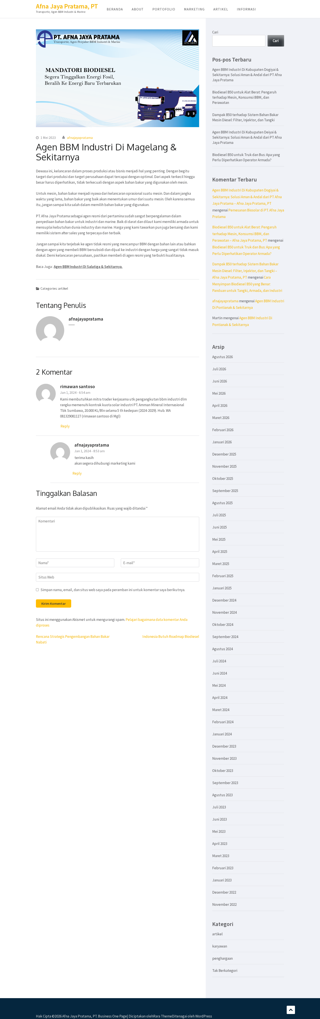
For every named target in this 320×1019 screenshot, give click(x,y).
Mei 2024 (219, 685)
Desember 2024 (224, 600)
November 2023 (224, 758)
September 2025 (225, 490)
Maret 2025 (220, 563)
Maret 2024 (220, 709)
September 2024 (225, 636)
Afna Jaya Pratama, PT (67, 6)
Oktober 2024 (222, 624)
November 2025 (224, 466)
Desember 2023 (224, 746)
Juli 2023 (219, 807)
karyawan (219, 946)
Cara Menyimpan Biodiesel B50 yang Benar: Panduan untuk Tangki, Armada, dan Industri (247, 284)
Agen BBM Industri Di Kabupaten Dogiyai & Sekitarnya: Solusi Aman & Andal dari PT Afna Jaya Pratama (247, 74)
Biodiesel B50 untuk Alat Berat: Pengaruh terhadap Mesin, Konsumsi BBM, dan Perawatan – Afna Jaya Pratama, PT (244, 234)
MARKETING (194, 9)
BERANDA (115, 9)
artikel (63, 288)
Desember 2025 (224, 454)
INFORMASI (246, 9)
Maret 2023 (220, 855)
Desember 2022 (224, 892)
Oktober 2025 (222, 478)
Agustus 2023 (222, 795)
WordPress (203, 1016)
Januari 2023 (222, 880)
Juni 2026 (219, 381)
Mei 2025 (219, 539)
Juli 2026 (219, 369)
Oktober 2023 (222, 770)
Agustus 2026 (222, 356)
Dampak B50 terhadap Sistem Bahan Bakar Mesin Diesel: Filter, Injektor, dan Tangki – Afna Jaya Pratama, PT (245, 271)
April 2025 (219, 551)
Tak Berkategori (224, 970)
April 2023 (219, 843)
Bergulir (291, 1010)
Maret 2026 (220, 417)
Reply (65, 426)
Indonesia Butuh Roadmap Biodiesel (170, 636)
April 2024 (219, 697)
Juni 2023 (219, 819)
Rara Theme (162, 1016)
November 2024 (224, 612)
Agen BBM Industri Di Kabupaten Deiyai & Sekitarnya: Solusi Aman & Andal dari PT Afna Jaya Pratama (247, 137)
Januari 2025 (222, 588)
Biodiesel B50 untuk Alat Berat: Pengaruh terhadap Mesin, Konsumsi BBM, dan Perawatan (244, 97)
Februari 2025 (222, 575)
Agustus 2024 (222, 649)
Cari (215, 32)
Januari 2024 (222, 734)
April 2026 (219, 405)
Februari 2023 (222, 868)
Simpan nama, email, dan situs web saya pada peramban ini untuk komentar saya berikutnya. (112, 589)
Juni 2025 (219, 527)
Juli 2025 (219, 515)
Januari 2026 (222, 442)
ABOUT (138, 9)
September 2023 (225, 782)
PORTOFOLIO (163, 9)
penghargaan (222, 958)
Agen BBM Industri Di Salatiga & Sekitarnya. (88, 266)
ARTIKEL (220, 9)
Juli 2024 (219, 661)
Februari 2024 (222, 722)
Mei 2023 (219, 831)
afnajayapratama (80, 137)
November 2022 (224, 904)
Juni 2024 (219, 673)
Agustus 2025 (222, 502)
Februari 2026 (222, 429)
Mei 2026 (219, 393)
